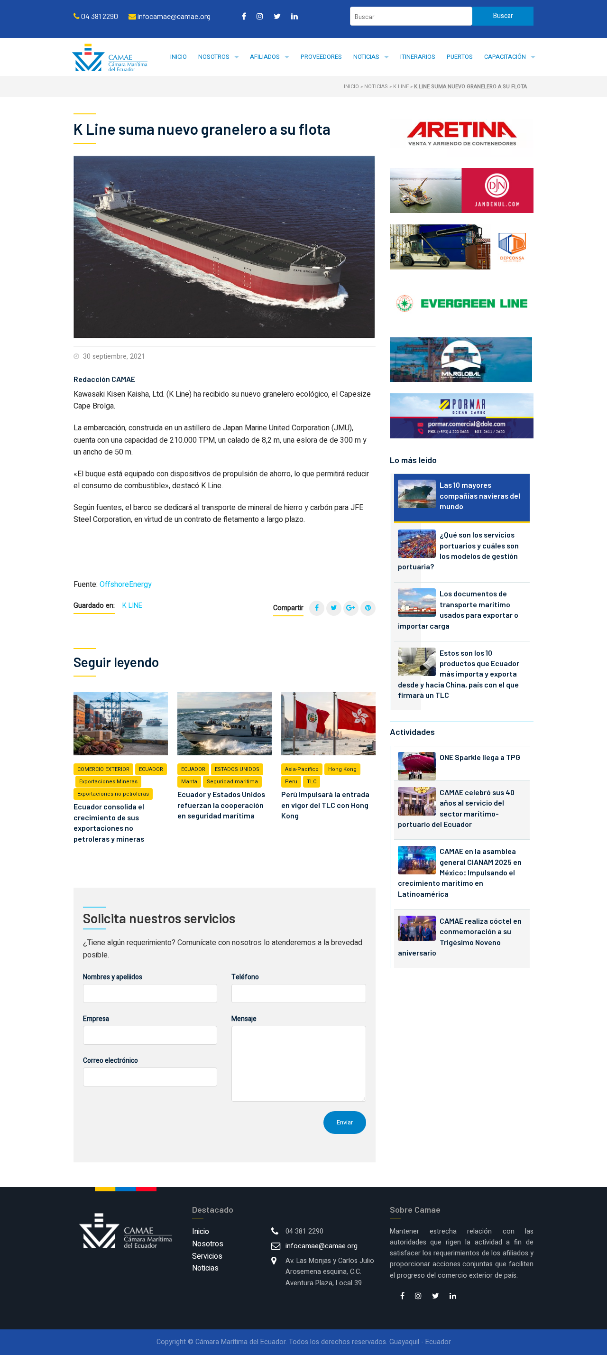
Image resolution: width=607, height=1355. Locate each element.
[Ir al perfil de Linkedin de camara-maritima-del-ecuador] (294, 16)
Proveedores (321, 56)
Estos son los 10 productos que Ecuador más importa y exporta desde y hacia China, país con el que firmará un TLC (458, 674)
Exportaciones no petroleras (113, 794)
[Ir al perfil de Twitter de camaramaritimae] (277, 16)
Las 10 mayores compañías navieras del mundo (480, 495)
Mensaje (244, 1019)
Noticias (366, 56)
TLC (311, 782)
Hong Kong (342, 769)
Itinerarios (417, 56)
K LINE (401, 87)
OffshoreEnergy (126, 584)
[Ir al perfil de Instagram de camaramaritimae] (260, 16)
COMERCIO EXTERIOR (103, 769)
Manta (189, 782)
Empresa (96, 1019)
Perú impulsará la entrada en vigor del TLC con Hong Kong (325, 804)
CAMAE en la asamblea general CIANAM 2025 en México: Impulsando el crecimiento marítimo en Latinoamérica (460, 872)
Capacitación (505, 56)
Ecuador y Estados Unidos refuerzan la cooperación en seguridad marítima (221, 804)
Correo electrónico (110, 1061)
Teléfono (245, 977)
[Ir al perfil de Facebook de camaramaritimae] (244, 16)
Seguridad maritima (232, 782)
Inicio (178, 56)
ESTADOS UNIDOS (237, 769)
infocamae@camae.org (321, 1246)
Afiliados (265, 56)
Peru (291, 782)
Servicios (207, 1256)
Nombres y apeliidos (112, 977)
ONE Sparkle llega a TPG (480, 756)
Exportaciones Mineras (108, 782)
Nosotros (214, 56)
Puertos (460, 56)
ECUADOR (151, 769)
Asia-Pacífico (302, 769)
